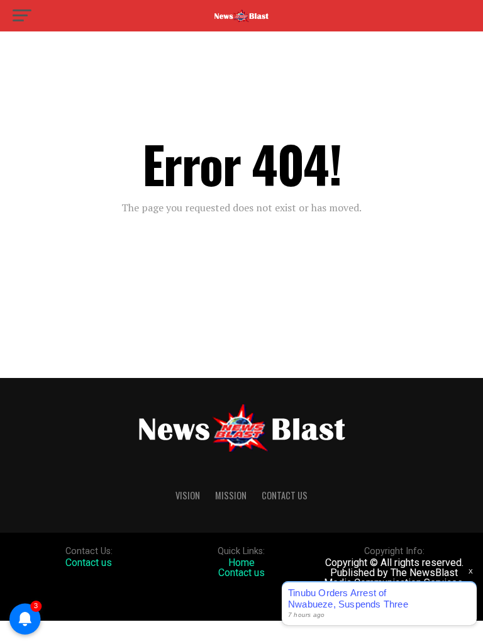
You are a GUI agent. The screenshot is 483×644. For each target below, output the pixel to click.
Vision (187, 495)
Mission (231, 495)
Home (241, 563)
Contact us (88, 563)
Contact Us (285, 495)
